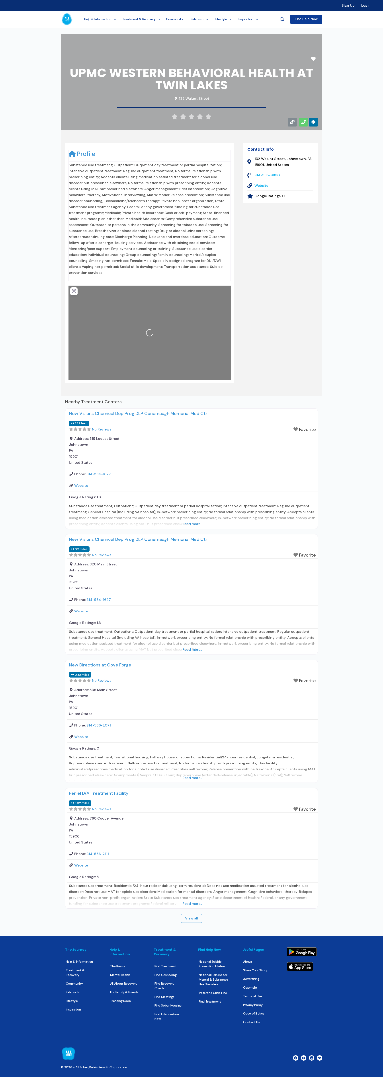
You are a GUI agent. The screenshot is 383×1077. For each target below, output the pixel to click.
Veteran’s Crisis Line (213, 993)
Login (366, 5)
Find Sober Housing (168, 1005)
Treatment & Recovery (75, 972)
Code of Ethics (253, 1013)
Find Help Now (306, 19)
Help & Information (79, 962)
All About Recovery (123, 983)
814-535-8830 (267, 175)
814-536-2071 (98, 725)
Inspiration (73, 1009)
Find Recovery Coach (164, 986)
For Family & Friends (124, 992)
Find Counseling (165, 975)
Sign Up (348, 5)
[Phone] (303, 122)
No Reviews (101, 429)
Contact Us (251, 1022)
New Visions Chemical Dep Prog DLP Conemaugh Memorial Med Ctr (138, 413)
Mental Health (120, 975)
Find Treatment (165, 966)
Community (74, 983)
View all (191, 918)
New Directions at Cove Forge (100, 665)
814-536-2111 (97, 853)
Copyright (250, 987)
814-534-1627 (98, 474)
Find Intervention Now (166, 1016)
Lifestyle (72, 1001)
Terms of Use (252, 996)
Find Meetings (164, 997)
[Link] (292, 122)
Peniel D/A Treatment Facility (98, 793)
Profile (86, 154)
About (247, 962)
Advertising (251, 979)
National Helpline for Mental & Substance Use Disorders (213, 979)
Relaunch (72, 992)
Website (261, 185)
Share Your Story (255, 970)
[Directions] (313, 122)
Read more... (192, 524)
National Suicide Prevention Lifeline (212, 964)
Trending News (120, 1001)
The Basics (117, 966)
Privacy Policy (253, 1005)
